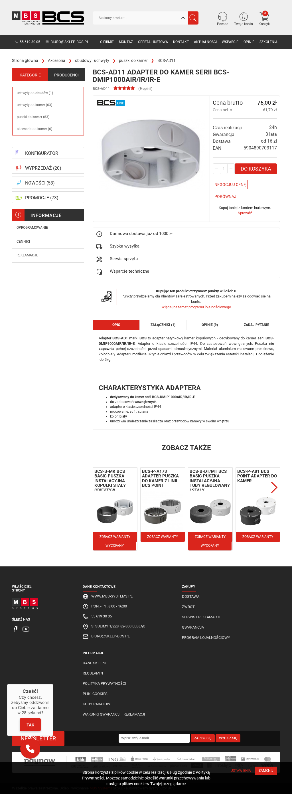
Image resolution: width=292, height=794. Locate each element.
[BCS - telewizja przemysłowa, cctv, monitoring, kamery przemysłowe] (48, 18)
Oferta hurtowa (153, 42)
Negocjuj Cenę (230, 184)
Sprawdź (245, 213)
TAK (30, 724)
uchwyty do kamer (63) (34, 105)
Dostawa (190, 596)
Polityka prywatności (104, 683)
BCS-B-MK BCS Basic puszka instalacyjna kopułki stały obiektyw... (110, 481)
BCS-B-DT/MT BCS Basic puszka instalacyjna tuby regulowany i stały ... (210, 481)
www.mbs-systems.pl (112, 596)
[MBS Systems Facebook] (16, 629)
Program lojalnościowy (206, 637)
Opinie (249, 42)
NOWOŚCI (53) (40, 183)
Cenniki (23, 242)
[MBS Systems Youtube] (26, 629)
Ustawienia (241, 771)
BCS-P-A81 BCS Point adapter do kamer (257, 476)
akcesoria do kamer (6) (34, 129)
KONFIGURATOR (41, 153)
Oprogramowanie (32, 228)
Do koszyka (256, 169)
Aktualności (205, 42)
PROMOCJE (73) (41, 197)
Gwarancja (193, 627)
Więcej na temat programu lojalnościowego (196, 307)
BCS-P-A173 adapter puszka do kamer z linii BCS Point (160, 478)
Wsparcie (230, 42)
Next (274, 487)
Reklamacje (27, 255)
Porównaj (225, 196)
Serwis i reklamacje (201, 617)
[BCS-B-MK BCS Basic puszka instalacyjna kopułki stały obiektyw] (115, 511)
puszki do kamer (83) (33, 117)
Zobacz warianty (115, 537)
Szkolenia (268, 42)
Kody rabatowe (97, 704)
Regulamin (93, 673)
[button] (30, 749)
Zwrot (188, 607)
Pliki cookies (95, 694)
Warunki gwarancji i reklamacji (114, 714)
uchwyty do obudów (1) (35, 93)
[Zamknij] (53, 684)
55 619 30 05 (30, 42)
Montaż (126, 42)
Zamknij (266, 771)
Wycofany (115, 546)
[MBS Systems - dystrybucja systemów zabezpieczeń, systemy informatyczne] (25, 602)
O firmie (107, 42)
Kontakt (181, 42)
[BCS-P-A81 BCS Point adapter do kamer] (258, 511)
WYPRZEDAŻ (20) (43, 168)
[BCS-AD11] (151, 154)
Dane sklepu (94, 663)
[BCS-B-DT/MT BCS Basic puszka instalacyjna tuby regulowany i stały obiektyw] (210, 511)
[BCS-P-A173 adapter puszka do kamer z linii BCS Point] (162, 511)
